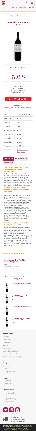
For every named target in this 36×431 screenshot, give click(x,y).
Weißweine (8, 369)
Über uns (6, 337)
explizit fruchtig (10, 399)
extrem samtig (10, 393)
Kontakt (5, 345)
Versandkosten (9, 162)
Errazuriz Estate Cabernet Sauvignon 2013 (21, 319)
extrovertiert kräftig (11, 396)
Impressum (7, 342)
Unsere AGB (7, 339)
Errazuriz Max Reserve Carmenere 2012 (19, 296)
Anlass (6, 378)
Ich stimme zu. (14, 429)
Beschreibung (8, 159)
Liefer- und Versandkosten (12, 354)
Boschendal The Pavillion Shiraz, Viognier (15, 261)
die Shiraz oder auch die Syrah (20, 175)
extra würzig (9, 402)
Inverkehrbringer (21, 159)
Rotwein (20, 118)
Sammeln (8, 383)
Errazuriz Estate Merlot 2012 (21, 284)
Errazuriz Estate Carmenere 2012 (21, 307)
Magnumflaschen (10, 372)
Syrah (19, 126)
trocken (19, 122)
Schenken (8, 380)
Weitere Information (24, 429)
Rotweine (8, 366)
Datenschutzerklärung (10, 351)
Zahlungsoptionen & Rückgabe (13, 357)
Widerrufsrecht (8, 348)
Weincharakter (9, 389)
